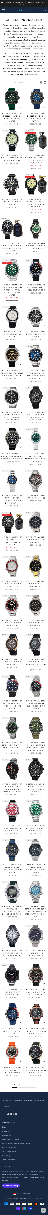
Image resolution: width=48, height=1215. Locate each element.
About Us (6, 1131)
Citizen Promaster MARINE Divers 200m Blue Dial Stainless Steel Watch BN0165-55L (36, 911)
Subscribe (11, 1114)
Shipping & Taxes (9, 1151)
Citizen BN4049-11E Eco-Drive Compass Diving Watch (35, 1031)
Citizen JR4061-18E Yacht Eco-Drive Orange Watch (12, 1070)
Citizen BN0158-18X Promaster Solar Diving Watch (35, 245)
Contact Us (6, 1135)
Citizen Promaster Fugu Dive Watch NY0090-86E (36, 622)
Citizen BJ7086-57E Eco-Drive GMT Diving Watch (12, 992)
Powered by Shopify (33, 1198)
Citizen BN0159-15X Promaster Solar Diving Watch (12, 828)
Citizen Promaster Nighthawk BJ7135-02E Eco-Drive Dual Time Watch (36, 416)
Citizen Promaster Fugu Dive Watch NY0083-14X (12, 661)
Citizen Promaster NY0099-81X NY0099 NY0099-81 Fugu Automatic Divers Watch (12, 290)
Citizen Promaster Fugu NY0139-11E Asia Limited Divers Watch (12, 540)
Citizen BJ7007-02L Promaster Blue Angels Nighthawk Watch (12, 868)
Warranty (6, 1155)
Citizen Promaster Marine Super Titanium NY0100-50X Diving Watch (35, 457)
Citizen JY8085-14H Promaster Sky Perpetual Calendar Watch (36, 787)
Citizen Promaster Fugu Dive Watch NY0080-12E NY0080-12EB (36, 663)
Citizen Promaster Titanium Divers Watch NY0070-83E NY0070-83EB (12, 416)
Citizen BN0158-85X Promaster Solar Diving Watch (36, 828)
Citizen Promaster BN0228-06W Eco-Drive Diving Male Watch (12, 117)
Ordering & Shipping (10, 1139)
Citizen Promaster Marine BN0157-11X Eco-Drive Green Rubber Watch (36, 746)
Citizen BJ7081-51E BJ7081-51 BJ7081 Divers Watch (35, 953)
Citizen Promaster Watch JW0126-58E (36, 497)
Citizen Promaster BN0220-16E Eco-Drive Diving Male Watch (12, 373)
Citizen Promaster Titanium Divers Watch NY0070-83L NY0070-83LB (36, 374)
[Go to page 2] (33, 1084)
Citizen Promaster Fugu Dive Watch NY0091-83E (12, 622)
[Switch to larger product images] (41, 82)
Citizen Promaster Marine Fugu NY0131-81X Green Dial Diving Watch (35, 159)
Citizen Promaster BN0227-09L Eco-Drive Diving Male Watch (36, 117)
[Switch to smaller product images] (45, 82)
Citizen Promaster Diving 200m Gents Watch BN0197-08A (12, 953)
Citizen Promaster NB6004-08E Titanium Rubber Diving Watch (12, 456)
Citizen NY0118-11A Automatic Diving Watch (12, 334)
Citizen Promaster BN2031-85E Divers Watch (36, 334)
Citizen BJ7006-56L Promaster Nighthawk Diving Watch (35, 868)
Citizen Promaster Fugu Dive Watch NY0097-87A (12, 583)
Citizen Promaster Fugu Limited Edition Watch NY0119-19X (12, 157)
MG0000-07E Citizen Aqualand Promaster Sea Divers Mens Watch (12, 910)
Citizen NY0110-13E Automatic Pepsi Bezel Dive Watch (35, 287)
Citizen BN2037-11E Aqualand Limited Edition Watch (35, 992)
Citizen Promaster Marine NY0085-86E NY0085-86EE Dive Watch (36, 704)
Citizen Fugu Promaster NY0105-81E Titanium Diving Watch (12, 247)
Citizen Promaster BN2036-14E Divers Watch (12, 201)
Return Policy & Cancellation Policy (16, 1143)
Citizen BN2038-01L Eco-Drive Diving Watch (12, 1031)
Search (5, 1127)
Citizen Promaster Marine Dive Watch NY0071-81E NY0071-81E (12, 746)
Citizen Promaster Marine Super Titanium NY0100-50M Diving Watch (12, 499)
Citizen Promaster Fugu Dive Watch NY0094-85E (36, 583)
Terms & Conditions (10, 1160)
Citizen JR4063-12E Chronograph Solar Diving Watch (36, 1070)
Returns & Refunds (10, 1147)
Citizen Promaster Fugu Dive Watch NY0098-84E (36, 539)
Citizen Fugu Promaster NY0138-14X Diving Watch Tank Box (36, 203)
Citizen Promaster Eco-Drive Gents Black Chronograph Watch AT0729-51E (12, 787)
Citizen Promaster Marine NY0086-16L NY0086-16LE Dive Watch (12, 704)
